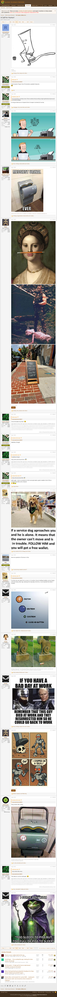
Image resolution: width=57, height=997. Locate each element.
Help (53, 992)
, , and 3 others (21, 889)
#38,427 (54, 414)
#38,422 (54, 76)
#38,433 (54, 573)
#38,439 (54, 866)
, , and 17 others (20, 672)
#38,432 (54, 555)
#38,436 (54, 676)
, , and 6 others (20, 410)
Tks (2, 19)
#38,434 (54, 589)
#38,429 (54, 452)
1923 (20, 22)
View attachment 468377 (17, 419)
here (13, 12)
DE (9, 570)
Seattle (8, 647)
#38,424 (54, 111)
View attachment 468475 (17, 874)
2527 (28, 22)
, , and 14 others (21, 726)
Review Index (21, 5)
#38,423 (54, 94)
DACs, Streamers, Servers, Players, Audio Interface (25, 981)
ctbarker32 (7, 962)
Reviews (14, 5)
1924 (23, 22)
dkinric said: (14, 417)
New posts (3, 7)
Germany (8, 503)
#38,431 (54, 490)
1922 (17, 22)
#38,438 (54, 797)
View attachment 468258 (17, 81)
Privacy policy (48, 992)
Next (31, 22)
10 (25, 956)
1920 (10, 22)
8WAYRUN (35, 995)
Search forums (9, 7)
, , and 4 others (22, 551)
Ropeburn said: (15, 96)
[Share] (51, 25)
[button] (39, 5)
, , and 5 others (21, 163)
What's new (35, 5)
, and (20, 569)
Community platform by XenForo (21, 994)
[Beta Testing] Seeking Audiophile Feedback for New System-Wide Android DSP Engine (19, 972)
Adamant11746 (50, 972)
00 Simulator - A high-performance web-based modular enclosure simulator (17, 966)
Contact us (34, 992)
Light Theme (4, 992)
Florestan (7, 974)
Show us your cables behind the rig (14, 955)
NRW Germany (7, 812)
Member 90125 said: (16, 438)
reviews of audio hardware (25, 11)
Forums (28, 5)
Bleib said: (14, 79)
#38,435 (54, 634)
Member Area (18, 956)
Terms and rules (41, 992)
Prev (3, 22)
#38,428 (54, 435)
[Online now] (5, 496)
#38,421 (54, 24)
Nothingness (7, 956)
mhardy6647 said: (15, 455)
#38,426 (54, 219)
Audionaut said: (15, 576)
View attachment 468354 (17, 578)
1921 (13, 22)
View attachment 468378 (17, 440)
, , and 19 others (22, 630)
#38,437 (54, 730)
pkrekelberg (7, 981)
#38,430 (54, 473)
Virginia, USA (7, 126)
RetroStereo (50, 960)
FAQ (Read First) (6, 5)
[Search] (55, 5)
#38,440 (54, 892)
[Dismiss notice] (55, 11)
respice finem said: (16, 475)
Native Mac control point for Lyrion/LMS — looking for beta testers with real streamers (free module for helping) (19, 978)
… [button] (7, 22)
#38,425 (54, 167)
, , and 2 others (20, 73)
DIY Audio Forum (17, 968)
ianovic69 (51, 955)
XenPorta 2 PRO (23, 995)
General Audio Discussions (20, 962)
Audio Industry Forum (19, 974)
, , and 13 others (23, 215)
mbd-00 (6, 968)
